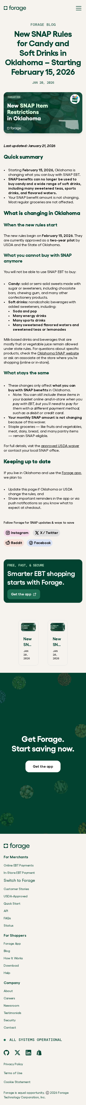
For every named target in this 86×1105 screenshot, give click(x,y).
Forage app (71, 473)
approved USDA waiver (60, 446)
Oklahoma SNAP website (58, 353)
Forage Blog (43, 24)
